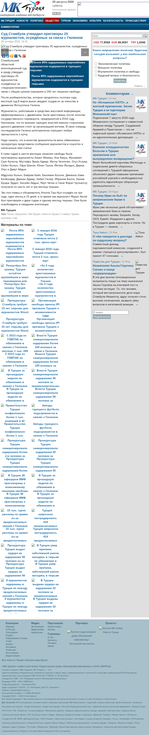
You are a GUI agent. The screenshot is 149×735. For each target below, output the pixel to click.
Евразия (10, 626)
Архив (51, 646)
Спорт (9, 641)
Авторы (51, 629)
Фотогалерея (12, 653)
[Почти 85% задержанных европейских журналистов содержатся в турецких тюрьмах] (16, 230)
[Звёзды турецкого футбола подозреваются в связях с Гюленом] (47, 405)
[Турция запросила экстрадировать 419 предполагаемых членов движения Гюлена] (47, 510)
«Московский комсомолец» (77, 666)
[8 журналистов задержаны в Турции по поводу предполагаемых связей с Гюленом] (16, 580)
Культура (95, 20)
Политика (36, 20)
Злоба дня (11, 650)
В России (10, 629)
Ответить (120, 80)
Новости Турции (50, 214)
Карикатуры (37, 632)
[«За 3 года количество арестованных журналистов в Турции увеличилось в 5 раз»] (47, 265)
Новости (22, 20)
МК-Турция (8, 20)
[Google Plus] (24, 55)
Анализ (9, 644)
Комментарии (10, 27)
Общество (52, 20)
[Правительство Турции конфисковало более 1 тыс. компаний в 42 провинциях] (16, 405)
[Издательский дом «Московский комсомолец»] (81, 633)
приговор (6, 218)
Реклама (52, 643)
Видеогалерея (13, 656)
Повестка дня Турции (106, 261)
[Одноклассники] (12, 55)
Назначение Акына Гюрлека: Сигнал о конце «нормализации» (113, 269)
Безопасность (113, 20)
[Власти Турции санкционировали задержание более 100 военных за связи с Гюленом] (47, 335)
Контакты (52, 640)
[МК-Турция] (24, 8)
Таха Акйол (100, 232)
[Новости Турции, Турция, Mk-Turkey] (111, 628)
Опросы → (139, 86)
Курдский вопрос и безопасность (119, 75)
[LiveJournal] (20, 55)
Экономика (80, 20)
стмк (14, 218)
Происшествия (135, 20)
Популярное (12, 632)
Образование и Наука (16, 638)
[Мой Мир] (16, 55)
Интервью (11, 647)
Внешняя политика (110, 67)
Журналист (21, 214)
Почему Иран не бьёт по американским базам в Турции (110, 199)
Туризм (66, 20)
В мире (9, 635)
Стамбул (65, 214)
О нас (51, 637)
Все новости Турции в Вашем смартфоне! (25, 660)
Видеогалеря (37, 629)
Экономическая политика (114, 63)
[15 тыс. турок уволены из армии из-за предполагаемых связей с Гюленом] (16, 510)
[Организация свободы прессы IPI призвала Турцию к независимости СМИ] (47, 300)
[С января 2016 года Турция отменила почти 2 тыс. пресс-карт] (47, 230)
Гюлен (10, 214)
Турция (75, 214)
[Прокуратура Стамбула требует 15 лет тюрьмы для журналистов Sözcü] (16, 300)
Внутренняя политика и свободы (118, 71)
